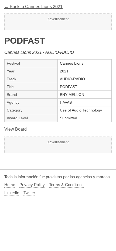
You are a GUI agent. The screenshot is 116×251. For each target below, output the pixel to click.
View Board (15, 129)
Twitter (29, 192)
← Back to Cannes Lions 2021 (33, 6)
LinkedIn (11, 192)
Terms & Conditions (66, 184)
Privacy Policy (32, 184)
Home (9, 184)
